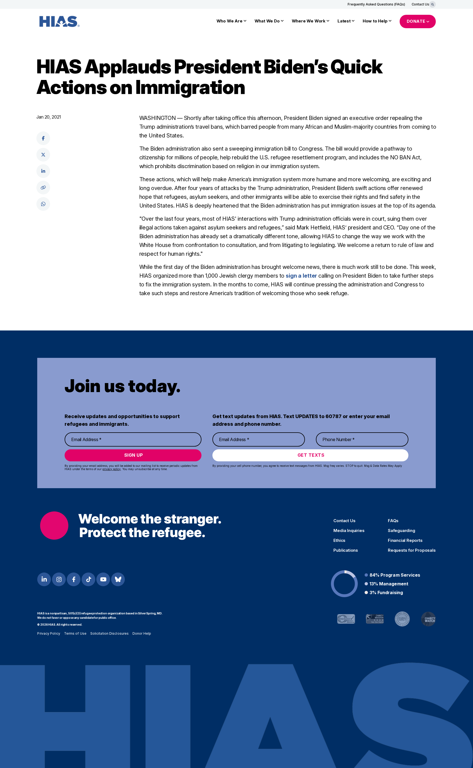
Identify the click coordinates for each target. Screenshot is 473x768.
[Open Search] (432, 4)
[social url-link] (43, 187)
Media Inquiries (348, 530)
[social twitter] (43, 155)
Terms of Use (75, 633)
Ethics (339, 540)
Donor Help (141, 633)
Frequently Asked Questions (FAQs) (376, 4)
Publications (345, 550)
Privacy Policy (48, 633)
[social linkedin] (43, 171)
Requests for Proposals (412, 550)
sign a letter (301, 275)
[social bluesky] (118, 579)
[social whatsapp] (43, 204)
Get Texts (311, 455)
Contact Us (420, 4)
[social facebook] (43, 138)
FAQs (393, 520)
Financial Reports (405, 540)
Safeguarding (401, 530)
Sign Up (133, 455)
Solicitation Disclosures (109, 633)
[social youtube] (103, 579)
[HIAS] (130, 525)
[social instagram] (59, 579)
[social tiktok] (88, 579)
